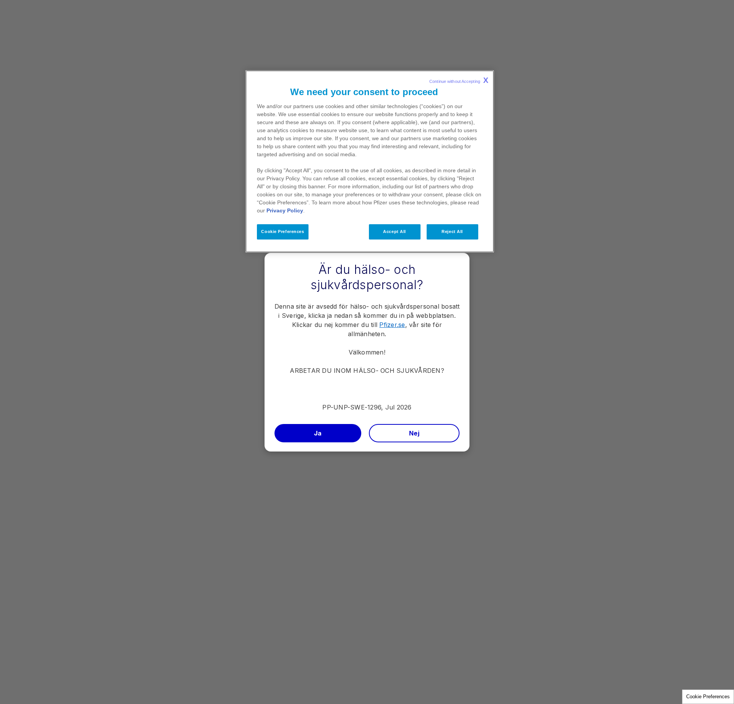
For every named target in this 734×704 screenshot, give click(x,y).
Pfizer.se (392, 325)
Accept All (394, 231)
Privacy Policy (284, 210)
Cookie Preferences (708, 696)
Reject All (452, 231)
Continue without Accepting (458, 80)
